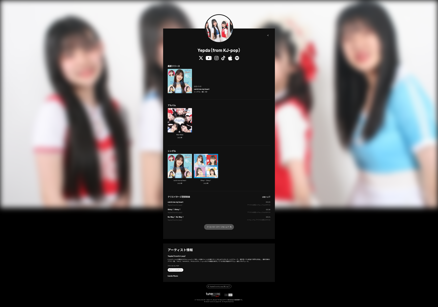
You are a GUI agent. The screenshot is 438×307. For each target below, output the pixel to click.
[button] (268, 35)
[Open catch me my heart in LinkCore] (180, 81)
